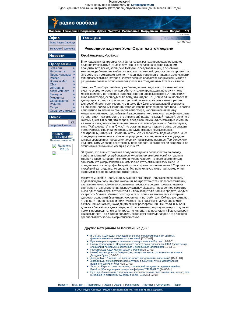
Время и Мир (59, 81)
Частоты (148, 284)
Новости (63, 284)
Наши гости (58, 71)
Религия (55, 104)
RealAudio (56, 48)
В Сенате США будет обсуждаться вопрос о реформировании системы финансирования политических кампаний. (132, 237)
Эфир (107, 284)
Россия (55, 78)
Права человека (61, 74)
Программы (93, 284)
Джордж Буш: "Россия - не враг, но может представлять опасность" (130, 258)
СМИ (53, 84)
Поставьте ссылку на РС (62, 140)
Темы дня (56, 68)
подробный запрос (60, 125)
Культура (56, 94)
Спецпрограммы (61, 110)
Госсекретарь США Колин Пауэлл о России (116, 249)
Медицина (57, 97)
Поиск (177, 284)
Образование (59, 101)
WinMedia (69, 48)
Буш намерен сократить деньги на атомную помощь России (126, 241)
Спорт (54, 107)
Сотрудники (163, 284)
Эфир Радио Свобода (62, 42)
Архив (118, 284)
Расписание (132, 284)
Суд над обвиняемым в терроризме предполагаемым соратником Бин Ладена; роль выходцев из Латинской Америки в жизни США (140, 273)
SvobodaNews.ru (142, 5)
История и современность (60, 89)
